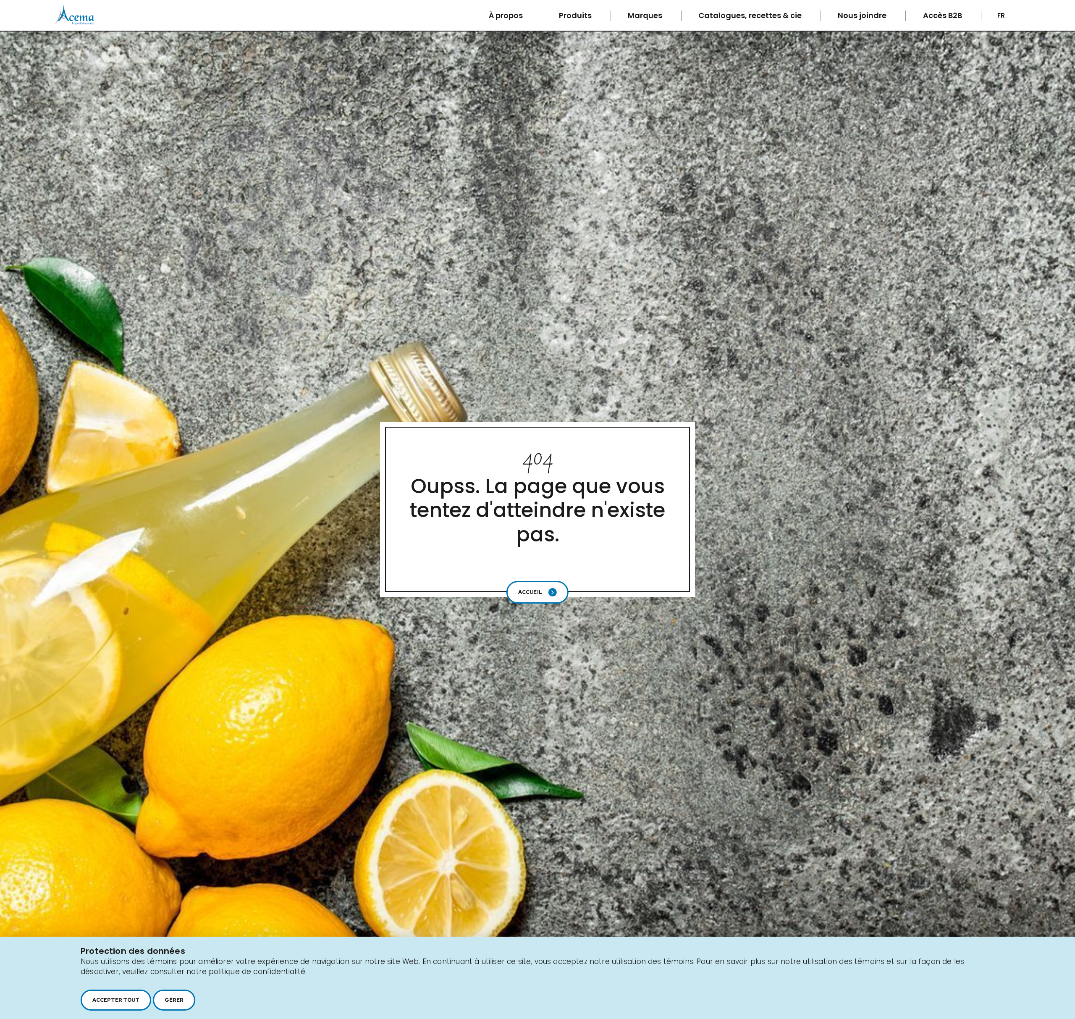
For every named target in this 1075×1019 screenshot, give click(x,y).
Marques (646, 15)
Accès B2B (943, 15)
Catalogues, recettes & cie (750, 15)
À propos (506, 15)
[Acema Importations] (75, 23)
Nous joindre (863, 15)
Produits (576, 15)
